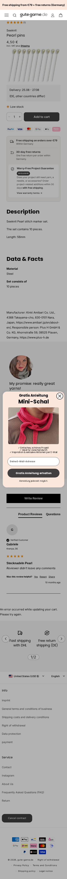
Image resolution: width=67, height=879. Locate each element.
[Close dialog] (59, 396)
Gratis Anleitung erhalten (33, 473)
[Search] (14, 15)
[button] (62, 15)
